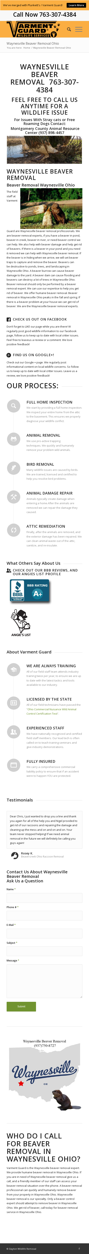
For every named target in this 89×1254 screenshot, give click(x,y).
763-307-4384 (57, 14)
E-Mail (11, 925)
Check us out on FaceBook (40, 319)
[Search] (67, 29)
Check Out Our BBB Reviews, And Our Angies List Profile (45, 572)
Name (11, 889)
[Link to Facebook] (79, 1249)
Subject (12, 943)
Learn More (76, 5)
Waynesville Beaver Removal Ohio (33, 43)
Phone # (13, 907)
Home (26, 47)
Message (13, 960)
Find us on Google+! (33, 355)
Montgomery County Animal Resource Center (44, 130)
